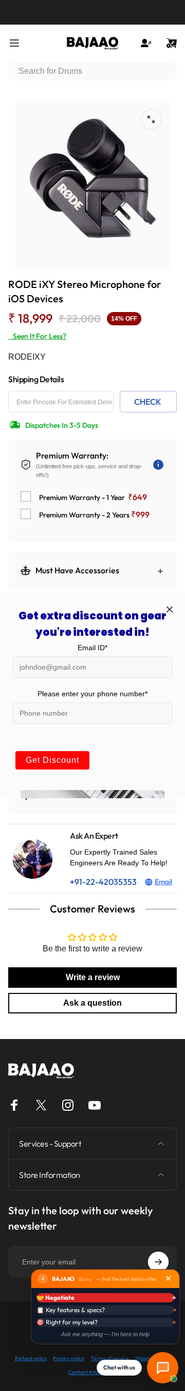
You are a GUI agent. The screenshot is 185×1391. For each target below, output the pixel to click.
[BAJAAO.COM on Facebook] (14, 1105)
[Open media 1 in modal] (151, 119)
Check (147, 402)
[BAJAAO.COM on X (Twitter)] (41, 1105)
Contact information (92, 1372)
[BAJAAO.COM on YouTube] (94, 1105)
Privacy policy (68, 1358)
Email (163, 881)
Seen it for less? (37, 336)
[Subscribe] (158, 1262)
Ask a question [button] (92, 1003)
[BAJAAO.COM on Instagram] (68, 1105)
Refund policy (31, 1358)
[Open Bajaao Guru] (162, 1367)
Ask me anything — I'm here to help (105, 1334)
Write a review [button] (93, 977)
